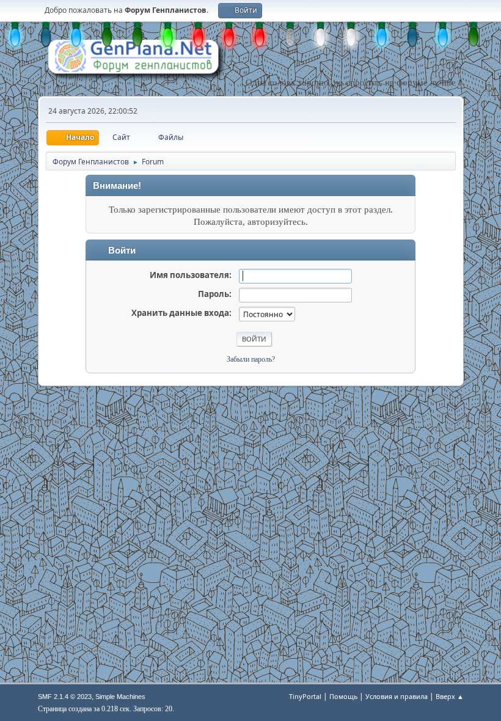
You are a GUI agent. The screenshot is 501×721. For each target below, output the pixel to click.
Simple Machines (120, 696)
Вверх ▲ (450, 696)
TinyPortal (305, 696)
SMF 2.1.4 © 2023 (65, 696)
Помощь (343, 696)
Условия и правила (396, 696)
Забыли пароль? (251, 359)
